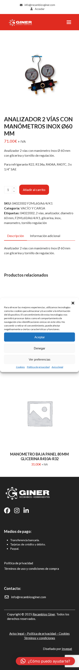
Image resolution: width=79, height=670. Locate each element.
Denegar (39, 348)
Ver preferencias (39, 359)
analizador (52, 213)
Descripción (15, 236)
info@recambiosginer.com (40, 4)
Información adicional (45, 236)
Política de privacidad (38, 366)
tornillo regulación (34, 223)
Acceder (40, 9)
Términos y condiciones (39, 638)
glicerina (47, 218)
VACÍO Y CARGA (33, 208)
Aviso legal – (18, 633)
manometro (12, 223)
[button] (73, 303)
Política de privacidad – (43, 633)
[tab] (15, 236)
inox (58, 218)
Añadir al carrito (34, 190)
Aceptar (39, 337)
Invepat (67, 649)
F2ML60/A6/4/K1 (27, 218)
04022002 (27, 213)
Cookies (20, 366)
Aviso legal (57, 366)
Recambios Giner (44, 614)
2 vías (40, 213)
